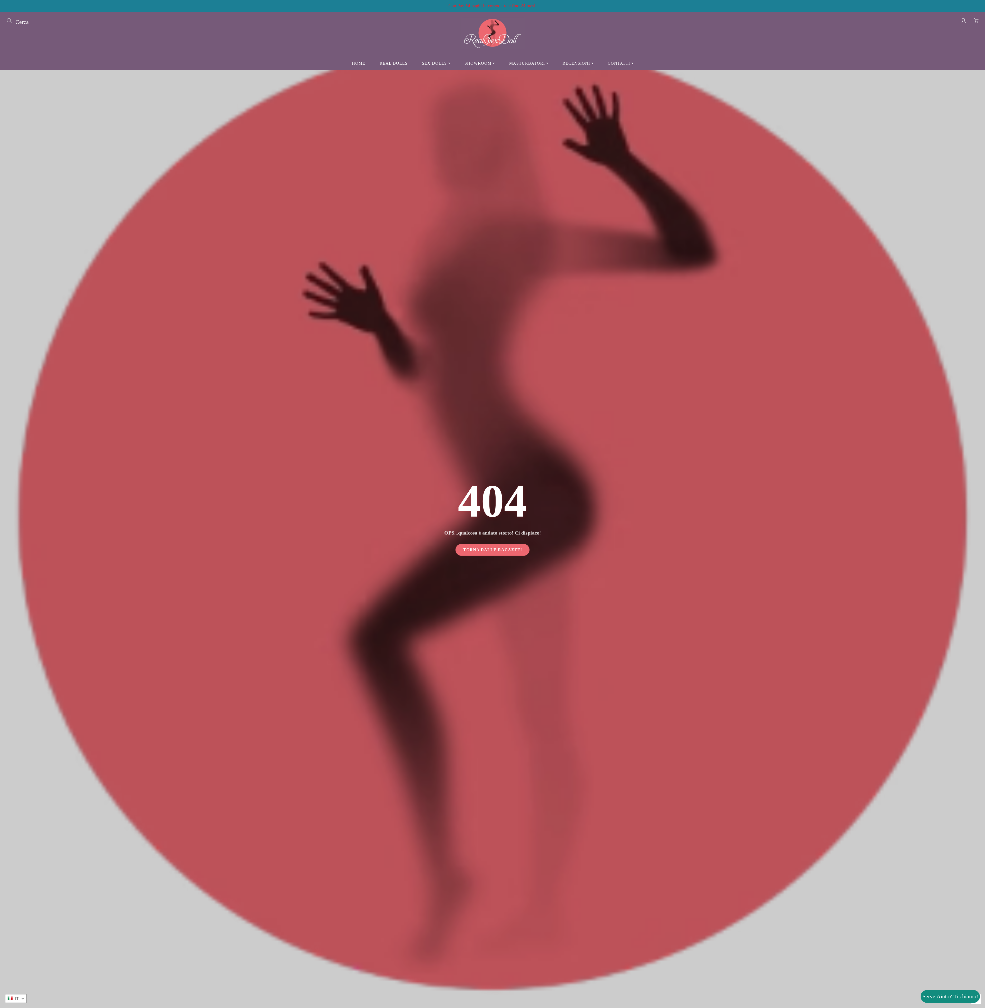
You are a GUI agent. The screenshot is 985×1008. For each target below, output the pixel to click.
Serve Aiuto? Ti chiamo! (950, 996)
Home (358, 63)
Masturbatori (527, 63)
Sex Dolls (435, 63)
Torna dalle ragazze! (492, 550)
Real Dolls (394, 63)
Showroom (479, 63)
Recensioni (577, 63)
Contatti (619, 63)
